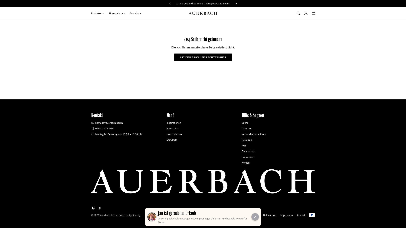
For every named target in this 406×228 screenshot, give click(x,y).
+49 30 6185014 (104, 128)
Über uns (247, 128)
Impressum (248, 156)
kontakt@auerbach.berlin (109, 122)
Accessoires (173, 128)
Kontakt (246, 162)
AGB (244, 145)
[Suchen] (298, 13)
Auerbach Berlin (109, 215)
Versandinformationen (254, 134)
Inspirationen (174, 122)
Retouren (247, 139)
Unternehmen (174, 134)
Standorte (172, 139)
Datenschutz (248, 151)
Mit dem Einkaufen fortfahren (203, 57)
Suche (245, 122)
